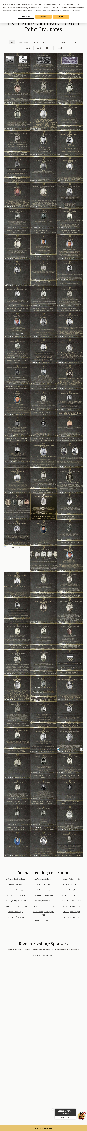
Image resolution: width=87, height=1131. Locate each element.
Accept (61, 16)
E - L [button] (44, 42)
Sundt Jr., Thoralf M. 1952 (71, 901)
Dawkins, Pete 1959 (15, 890)
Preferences (26, 16)
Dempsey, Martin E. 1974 (15, 895)
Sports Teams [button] (24, 42)
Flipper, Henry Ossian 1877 (16, 901)
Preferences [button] (76, 10)
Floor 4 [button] (48, 48)
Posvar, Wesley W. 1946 (71, 890)
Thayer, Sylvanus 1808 (71, 906)
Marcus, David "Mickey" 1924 (43, 890)
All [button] (12, 42)
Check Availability (43, 1128)
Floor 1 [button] (73, 42)
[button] (17, 66)
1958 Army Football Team (15, 879)
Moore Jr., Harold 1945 (43, 920)
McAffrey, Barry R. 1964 (43, 901)
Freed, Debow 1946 (15, 912)
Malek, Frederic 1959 (43, 884)
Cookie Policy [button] (22, 10)
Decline (43, 16)
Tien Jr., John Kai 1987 (71, 912)
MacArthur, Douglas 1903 (43, 879)
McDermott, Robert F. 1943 (43, 906)
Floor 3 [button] (38, 48)
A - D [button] (36, 42)
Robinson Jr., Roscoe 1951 (71, 895)
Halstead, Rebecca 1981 (15, 917)
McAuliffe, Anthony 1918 (43, 895)
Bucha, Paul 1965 (15, 884)
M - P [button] (54, 42)
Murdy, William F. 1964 (71, 879)
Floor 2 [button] (27, 48)
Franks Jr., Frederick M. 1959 (16, 906)
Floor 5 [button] (59, 48)
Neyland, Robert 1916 (71, 884)
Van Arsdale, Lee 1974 (71, 917)
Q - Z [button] (63, 42)
